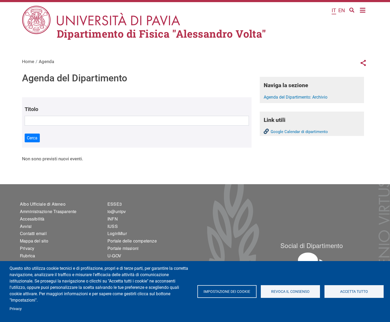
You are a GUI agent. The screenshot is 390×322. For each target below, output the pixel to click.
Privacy (16, 309)
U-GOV (114, 256)
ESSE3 (114, 204)
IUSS (112, 226)
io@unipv (116, 211)
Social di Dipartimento (311, 245)
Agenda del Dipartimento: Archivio (295, 97)
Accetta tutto (354, 291)
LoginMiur (117, 233)
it (334, 10)
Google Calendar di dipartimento (299, 131)
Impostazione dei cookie (226, 291)
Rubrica (27, 256)
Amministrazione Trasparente (48, 211)
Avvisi (26, 226)
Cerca (32, 137)
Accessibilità (32, 219)
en (341, 10)
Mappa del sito (34, 241)
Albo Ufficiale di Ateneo (43, 204)
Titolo (31, 109)
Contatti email (33, 233)
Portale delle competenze (132, 241)
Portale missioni (122, 248)
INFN (112, 219)
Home (362, 9)
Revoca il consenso (290, 291)
